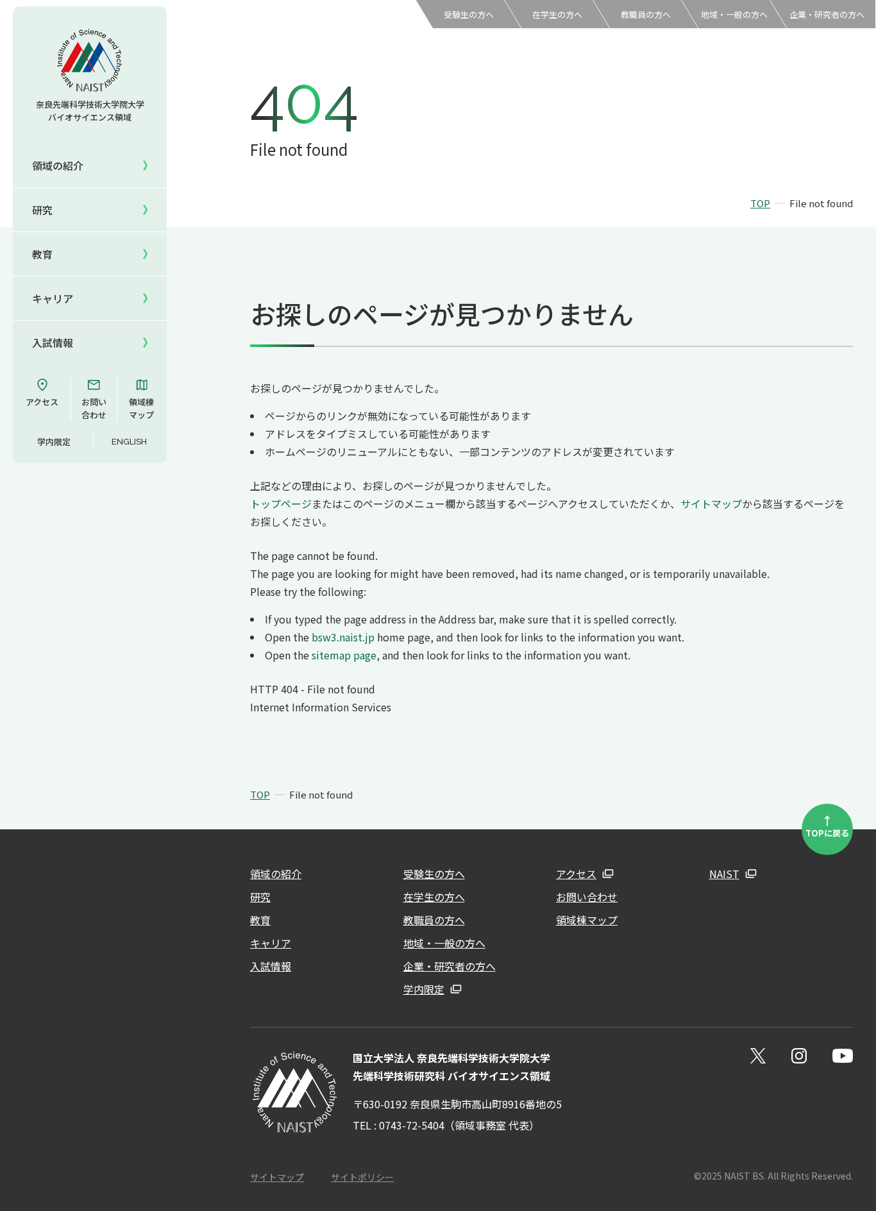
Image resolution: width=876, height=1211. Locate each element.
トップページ (281, 503)
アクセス (42, 402)
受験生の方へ (469, 14)
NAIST (724, 873)
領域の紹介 (275, 873)
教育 (260, 919)
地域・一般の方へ (734, 14)
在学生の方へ (557, 14)
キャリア (52, 298)
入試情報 (52, 342)
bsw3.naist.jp (343, 637)
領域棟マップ (141, 408)
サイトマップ (711, 503)
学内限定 (54, 442)
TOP (760, 203)
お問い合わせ (93, 408)
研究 (260, 896)
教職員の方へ (646, 14)
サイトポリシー (362, 1177)
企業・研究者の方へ (826, 14)
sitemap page (344, 655)
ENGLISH (129, 441)
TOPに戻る (827, 825)
